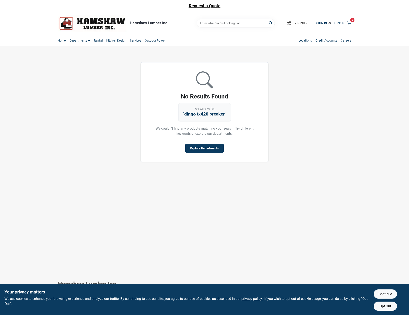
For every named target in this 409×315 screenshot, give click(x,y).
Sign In (321, 23)
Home (62, 40)
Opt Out (385, 306)
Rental (98, 40)
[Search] (271, 22)
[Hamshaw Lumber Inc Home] (92, 23)
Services (135, 40)
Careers (346, 40)
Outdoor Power (155, 40)
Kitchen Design (116, 40)
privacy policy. (252, 299)
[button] (297, 23)
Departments (78, 40)
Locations (305, 40)
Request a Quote (204, 5)
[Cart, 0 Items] (349, 23)
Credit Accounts (326, 40)
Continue (385, 294)
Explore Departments (204, 148)
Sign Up (338, 23)
